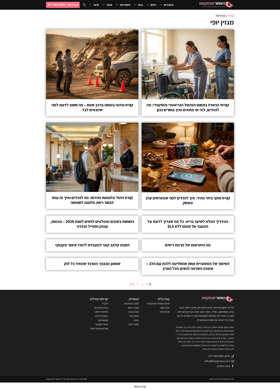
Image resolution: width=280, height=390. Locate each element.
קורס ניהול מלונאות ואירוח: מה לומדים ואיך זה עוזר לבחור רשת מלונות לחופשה (92, 200)
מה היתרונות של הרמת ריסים (188, 245)
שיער (96, 5)
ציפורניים (169, 5)
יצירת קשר (165, 307)
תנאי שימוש (229, 379)
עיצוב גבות (133, 311)
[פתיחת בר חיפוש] (84, 5)
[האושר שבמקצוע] (216, 5)
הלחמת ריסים (101, 311)
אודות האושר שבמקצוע (158, 303)
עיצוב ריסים (133, 307)
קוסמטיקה (103, 320)
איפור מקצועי (101, 324)
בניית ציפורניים (101, 307)
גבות (140, 5)
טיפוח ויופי (125, 5)
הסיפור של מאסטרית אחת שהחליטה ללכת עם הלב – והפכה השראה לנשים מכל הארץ (187, 266)
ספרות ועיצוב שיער (99, 328)
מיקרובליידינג (101, 316)
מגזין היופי (165, 311)
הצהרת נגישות (140, 386)
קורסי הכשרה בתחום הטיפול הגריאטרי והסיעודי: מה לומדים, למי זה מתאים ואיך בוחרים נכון (187, 107)
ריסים (153, 5)
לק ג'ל (105, 303)
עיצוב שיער (133, 324)
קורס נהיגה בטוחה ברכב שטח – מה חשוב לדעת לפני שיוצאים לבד (92, 107)
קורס (231, 15)
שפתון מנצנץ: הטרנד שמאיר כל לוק (92, 263)
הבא (131, 284)
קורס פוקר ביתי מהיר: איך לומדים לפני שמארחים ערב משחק (188, 200)
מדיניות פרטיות (216, 379)
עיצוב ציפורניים (132, 303)
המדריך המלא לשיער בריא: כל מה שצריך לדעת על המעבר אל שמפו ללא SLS (187, 224)
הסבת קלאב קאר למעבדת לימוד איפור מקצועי (92, 245)
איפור (109, 5)
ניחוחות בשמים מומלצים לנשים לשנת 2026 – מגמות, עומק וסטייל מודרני (92, 224)
